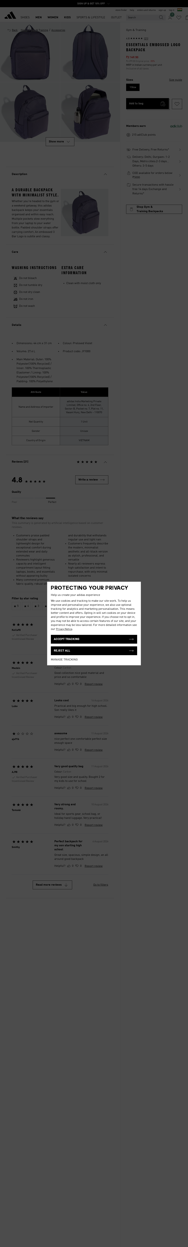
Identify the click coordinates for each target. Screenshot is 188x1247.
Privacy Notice (64, 629)
